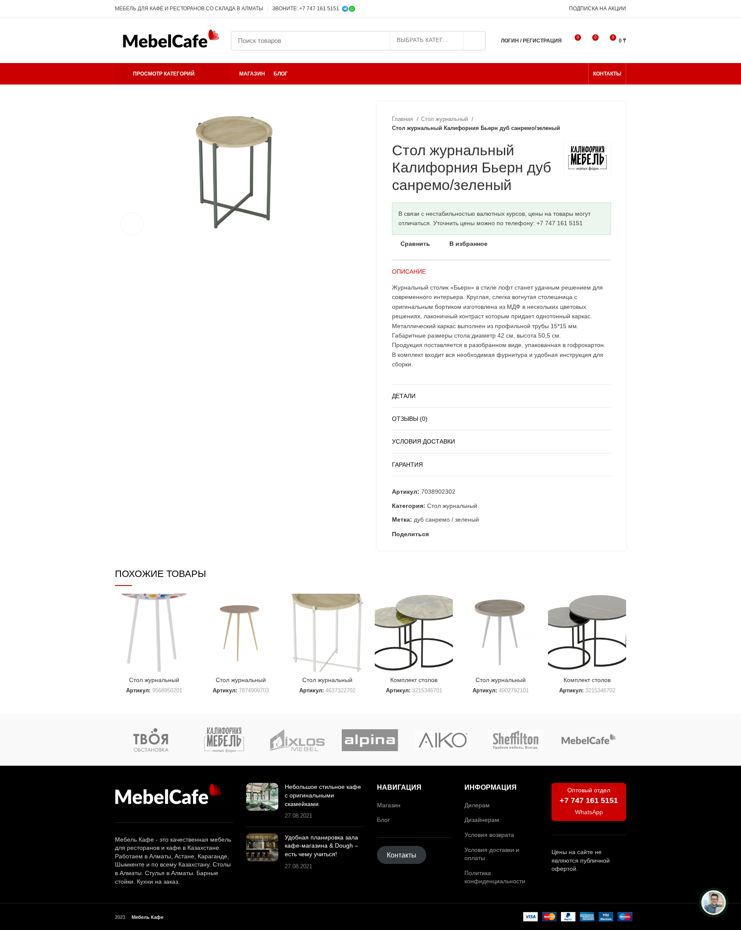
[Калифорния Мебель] (223, 740)
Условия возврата (489, 834)
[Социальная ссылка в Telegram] (548, 9)
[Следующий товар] (606, 123)
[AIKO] (443, 740)
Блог (383, 819)
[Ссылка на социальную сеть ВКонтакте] (465, 534)
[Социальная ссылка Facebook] (436, 534)
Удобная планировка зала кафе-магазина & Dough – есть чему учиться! (321, 846)
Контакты (401, 855)
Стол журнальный (445, 119)
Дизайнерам (481, 819)
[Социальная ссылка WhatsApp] (538, 9)
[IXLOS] (296, 740)
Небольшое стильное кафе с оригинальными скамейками (323, 795)
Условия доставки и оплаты (491, 854)
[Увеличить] (132, 224)
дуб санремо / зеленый (446, 519)
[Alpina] (369, 740)
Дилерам (477, 805)
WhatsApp (589, 812)
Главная (403, 119)
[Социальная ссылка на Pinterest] (446, 534)
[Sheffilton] (515, 740)
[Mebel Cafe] (588, 740)
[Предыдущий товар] (589, 123)
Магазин (389, 805)
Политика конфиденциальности (494, 877)
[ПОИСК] (474, 41)
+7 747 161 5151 (319, 9)
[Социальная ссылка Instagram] (528, 9)
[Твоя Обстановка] (150, 740)
